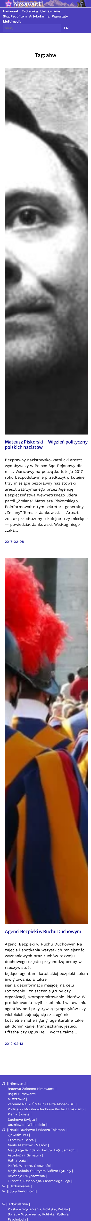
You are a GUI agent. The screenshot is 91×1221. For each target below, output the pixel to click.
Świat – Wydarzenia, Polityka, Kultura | (39, 1214)
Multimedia (12, 21)
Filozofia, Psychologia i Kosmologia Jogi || (40, 1181)
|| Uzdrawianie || (19, 1186)
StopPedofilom (15, 16)
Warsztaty (60, 16)
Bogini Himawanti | (23, 1094)
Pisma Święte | (19, 1114)
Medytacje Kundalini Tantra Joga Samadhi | (42, 1150)
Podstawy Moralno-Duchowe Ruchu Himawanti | (46, 1109)
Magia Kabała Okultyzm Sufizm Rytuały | (40, 1171)
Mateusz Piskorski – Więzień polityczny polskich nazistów (46, 444)
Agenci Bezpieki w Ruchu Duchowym (43, 931)
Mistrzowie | (17, 1099)
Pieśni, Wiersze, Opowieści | (30, 1166)
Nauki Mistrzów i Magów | (28, 1145)
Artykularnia (39, 16)
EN (66, 28)
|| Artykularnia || (18, 1204)
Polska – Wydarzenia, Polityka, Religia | (39, 1209)
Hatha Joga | (17, 1160)
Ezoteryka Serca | (22, 1140)
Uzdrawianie (50, 11)
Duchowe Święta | (22, 1119)
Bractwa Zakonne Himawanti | (32, 1089)
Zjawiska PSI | (19, 1135)
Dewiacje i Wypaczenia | (27, 1176)
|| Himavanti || (17, 1084)
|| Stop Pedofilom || (22, 1191)
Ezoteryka (30, 11)
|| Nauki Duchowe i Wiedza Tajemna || (37, 1130)
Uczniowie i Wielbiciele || (27, 1125)
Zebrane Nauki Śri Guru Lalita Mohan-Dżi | (42, 1104)
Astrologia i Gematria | (25, 1155)
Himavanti (11, 11)
